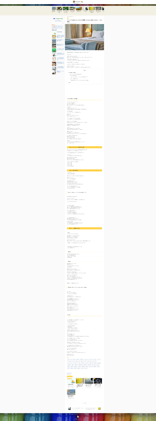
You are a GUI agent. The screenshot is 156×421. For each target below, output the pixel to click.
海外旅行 (75, 366)
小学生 (89, 364)
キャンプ (90, 359)
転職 (72, 368)
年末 (98, 364)
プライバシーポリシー (81, 414)
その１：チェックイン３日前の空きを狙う (76, 74)
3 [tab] (76, 14)
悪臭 (69, 366)
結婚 (87, 366)
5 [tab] (77, 14)
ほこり (85, 359)
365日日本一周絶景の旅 (58, 20)
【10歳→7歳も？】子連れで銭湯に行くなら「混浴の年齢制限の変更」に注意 (60, 36)
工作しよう (94, 364)
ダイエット (80, 361)
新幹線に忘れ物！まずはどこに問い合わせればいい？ (81, 11)
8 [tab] (80, 14)
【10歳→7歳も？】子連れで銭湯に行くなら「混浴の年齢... (74, 11)
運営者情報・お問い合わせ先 (74, 414)
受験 (76, 364)
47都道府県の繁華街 (70, 384)
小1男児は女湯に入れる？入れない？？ (58, 25)
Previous (53, 10)
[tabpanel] (55, 10)
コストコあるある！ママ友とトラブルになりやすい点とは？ (60, 49)
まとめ (69, 82)
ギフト (94, 359)
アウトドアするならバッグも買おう (68, 11)
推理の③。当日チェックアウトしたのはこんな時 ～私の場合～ (80, 80)
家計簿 (85, 364)
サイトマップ (85, 414)
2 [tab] (75, 14)
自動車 (95, 366)
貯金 (69, 368)
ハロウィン (94, 361)
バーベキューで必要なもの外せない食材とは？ (55, 11)
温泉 (80, 366)
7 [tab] (79, 14)
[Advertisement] (84, 91)
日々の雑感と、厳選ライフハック (78, 418)
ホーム (69, 414)
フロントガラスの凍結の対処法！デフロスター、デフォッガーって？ (89, 385)
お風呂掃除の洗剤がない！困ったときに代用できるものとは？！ (60, 54)
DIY (69, 359)
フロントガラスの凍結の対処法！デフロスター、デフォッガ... (94, 11)
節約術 (83, 366)
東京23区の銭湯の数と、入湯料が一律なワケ (100, 11)
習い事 (91, 366)
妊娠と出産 (81, 364)
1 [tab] (74, 14)
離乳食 (79, 368)
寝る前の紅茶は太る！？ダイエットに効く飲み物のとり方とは (60, 63)
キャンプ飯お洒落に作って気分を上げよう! (87, 11)
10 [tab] (81, 14)
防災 (75, 368)
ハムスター (89, 361)
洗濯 (72, 366)
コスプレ (98, 359)
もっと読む (84, 403)
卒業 (73, 364)
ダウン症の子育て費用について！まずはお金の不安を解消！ (60, 67)
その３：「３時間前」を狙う (74, 78)
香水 (86, 368)
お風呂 (81, 359)
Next (103, 10)
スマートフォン (74, 361)
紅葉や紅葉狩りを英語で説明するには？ (61, 11)
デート (85, 361)
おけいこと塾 (73, 359)
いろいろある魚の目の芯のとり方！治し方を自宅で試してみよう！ (60, 58)
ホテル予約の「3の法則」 (72, 72)
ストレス (69, 361)
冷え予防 (69, 364)
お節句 (77, 359)
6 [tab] (78, 14)
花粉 (98, 366)
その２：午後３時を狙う (73, 75)
